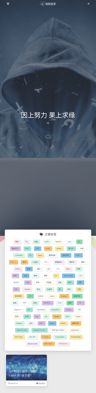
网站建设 (42, 382)
